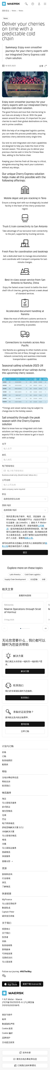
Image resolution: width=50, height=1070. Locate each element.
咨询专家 (27, 1052)
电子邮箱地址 (8, 466)
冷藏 (4, 844)
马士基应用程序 (9, 903)
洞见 (4, 882)
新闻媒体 (6, 949)
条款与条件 (7, 1014)
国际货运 (5, 11)
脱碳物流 (6, 852)
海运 (4, 798)
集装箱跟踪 (7, 760)
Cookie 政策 (7, 1028)
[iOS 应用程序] (10, 984)
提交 (25, 552)
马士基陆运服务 (9, 848)
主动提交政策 (8, 1042)
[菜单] (45, 4)
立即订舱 (25, 731)
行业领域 (6, 878)
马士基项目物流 (9, 835)
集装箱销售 (7, 945)
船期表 (5, 764)
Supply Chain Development (15, 579)
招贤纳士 (6, 929)
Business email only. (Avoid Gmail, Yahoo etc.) (19, 475)
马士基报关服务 (9, 803)
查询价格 (25, 724)
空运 (4, 819)
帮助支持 (33, 4)
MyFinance (7, 899)
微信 (4, 975)
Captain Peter (8, 912)
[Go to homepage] (11, 4)
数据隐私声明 (8, 1024)
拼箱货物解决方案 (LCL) (12, 827)
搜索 (26, 4)
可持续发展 (7, 953)
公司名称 (6, 480)
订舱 (4, 756)
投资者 (5, 937)
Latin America (15, 574)
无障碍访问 (7, 957)
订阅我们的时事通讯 (26, 1065)
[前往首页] (13, 995)
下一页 (45, 628)
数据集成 (6, 908)
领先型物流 (7, 811)
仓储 (4, 815)
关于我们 (6, 933)
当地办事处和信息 (10, 777)
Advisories (8, 605)
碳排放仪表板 (8, 916)
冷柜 (43, 579)
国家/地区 (6, 505)
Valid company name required (13, 489)
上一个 (5, 628)
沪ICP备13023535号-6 (12, 1002)
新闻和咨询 (7, 874)
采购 (4, 941)
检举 (4, 1019)
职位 (4, 494)
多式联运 (6, 807)
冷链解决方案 (8, 831)
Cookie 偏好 (7, 1033)
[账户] (39, 4)
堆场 (4, 839)
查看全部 (6, 861)
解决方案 (25, 671)
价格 (4, 752)
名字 (4, 444)
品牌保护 (6, 1038)
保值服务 (6, 856)
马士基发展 (7, 962)
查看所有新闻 (25, 595)
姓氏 (4, 455)
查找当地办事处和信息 (26, 1059)
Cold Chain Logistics (32, 574)
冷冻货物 (33, 579)
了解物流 (6, 886)
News (14, 11)
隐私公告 (29, 538)
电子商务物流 (8, 823)
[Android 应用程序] (32, 984)
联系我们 (25, 697)
